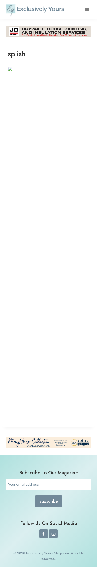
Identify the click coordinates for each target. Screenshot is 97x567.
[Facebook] (43, 533)
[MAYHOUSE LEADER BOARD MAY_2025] (48, 442)
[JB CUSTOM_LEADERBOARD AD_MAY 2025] (48, 31)
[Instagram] (53, 533)
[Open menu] (86, 9)
